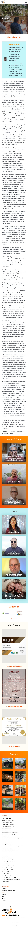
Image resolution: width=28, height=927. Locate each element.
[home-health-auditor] (14, 726)
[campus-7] (7, 776)
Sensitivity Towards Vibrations (9, 861)
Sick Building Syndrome (7, 848)
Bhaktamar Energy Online (8, 824)
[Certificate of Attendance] (14, 646)
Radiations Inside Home (7, 857)
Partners (4, 894)
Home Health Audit (6, 830)
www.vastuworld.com (7, 433)
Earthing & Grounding (7, 844)
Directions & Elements (7, 842)
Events (3, 898)
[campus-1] (7, 763)
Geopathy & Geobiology (8, 826)
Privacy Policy (14, 925)
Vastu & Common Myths (8, 859)
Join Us (3, 896)
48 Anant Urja (5, 855)
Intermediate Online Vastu (8, 820)
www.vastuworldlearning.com (10, 424)
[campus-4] (20, 790)
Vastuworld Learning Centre (8, 890)
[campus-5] (7, 790)
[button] (26, 2)
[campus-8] (20, 763)
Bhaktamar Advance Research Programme (12, 838)
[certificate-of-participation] (14, 686)
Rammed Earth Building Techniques (10, 850)
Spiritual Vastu (5, 836)
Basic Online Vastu (6, 818)
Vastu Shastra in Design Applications (11, 834)
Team (3, 892)
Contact (4, 900)
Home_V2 (4, 888)
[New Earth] (21, 613)
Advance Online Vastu (7, 822)
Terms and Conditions (14, 922)
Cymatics (4, 854)
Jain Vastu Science (6, 828)
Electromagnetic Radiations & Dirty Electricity (13, 846)
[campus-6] (20, 776)
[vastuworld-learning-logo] (3, 1)
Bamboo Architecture (7, 851)
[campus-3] (7, 804)
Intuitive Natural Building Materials (10, 832)
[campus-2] (20, 804)
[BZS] (8, 613)
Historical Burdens (6, 840)
